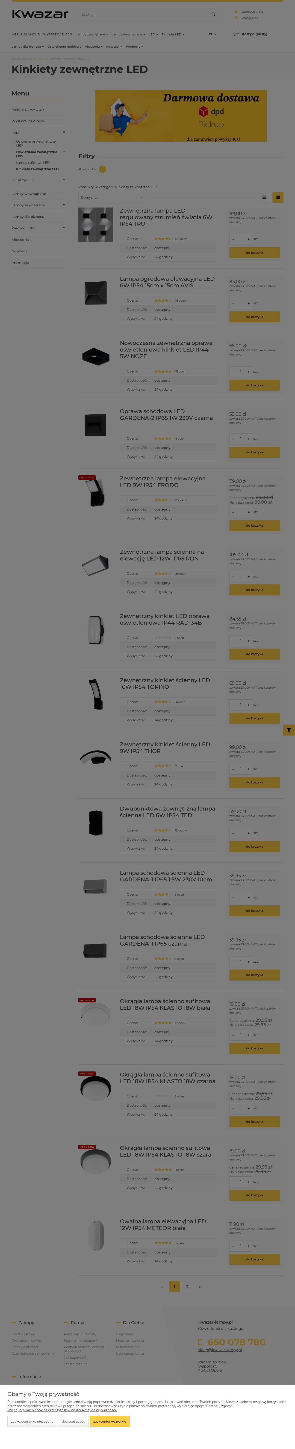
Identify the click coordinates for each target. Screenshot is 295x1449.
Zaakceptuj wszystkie (109, 1421)
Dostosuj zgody (73, 1421)
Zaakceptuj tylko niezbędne (32, 1421)
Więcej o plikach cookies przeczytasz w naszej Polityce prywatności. (62, 1410)
